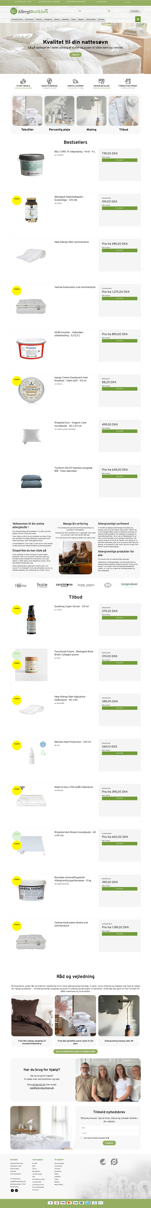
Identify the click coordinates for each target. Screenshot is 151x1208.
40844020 (15, 1179)
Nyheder (101, 19)
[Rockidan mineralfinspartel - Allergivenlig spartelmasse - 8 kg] (31, 895)
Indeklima (65, 19)
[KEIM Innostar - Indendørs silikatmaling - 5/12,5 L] (31, 350)
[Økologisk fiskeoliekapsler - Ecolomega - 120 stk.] (31, 215)
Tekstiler (39, 19)
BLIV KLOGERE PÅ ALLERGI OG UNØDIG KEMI (75, 1052)
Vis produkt (119, 160)
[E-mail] (109, 1133)
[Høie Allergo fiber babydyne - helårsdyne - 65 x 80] (31, 715)
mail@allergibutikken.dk (42, 1088)
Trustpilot (127, 3)
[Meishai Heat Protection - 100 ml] (31, 760)
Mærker (81, 19)
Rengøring (48, 19)
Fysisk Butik (103, 2)
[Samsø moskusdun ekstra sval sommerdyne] (31, 941)
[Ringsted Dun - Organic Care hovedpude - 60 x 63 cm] (31, 441)
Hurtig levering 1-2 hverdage (50, 2)
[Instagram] (16, 1190)
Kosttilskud (29, 19)
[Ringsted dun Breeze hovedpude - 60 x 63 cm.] (31, 850)
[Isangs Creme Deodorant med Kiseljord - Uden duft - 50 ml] (31, 395)
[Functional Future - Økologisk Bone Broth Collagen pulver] (31, 670)
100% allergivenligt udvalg (76, 2)
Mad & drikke (91, 19)
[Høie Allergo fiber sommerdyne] (31, 260)
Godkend (109, 1143)
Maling (56, 19)
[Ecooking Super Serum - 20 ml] (31, 624)
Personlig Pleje (17, 19)
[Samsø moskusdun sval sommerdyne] (31, 305)
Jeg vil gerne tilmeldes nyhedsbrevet (104, 1137)
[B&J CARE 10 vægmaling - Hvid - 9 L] (31, 170)
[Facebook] (12, 1190)
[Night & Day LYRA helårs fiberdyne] (31, 805)
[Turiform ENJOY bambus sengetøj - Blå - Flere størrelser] (31, 486)
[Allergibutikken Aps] (42, 11)
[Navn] (109, 1128)
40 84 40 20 (38, 1084)
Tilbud (73, 19)
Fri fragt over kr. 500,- (24, 2)
